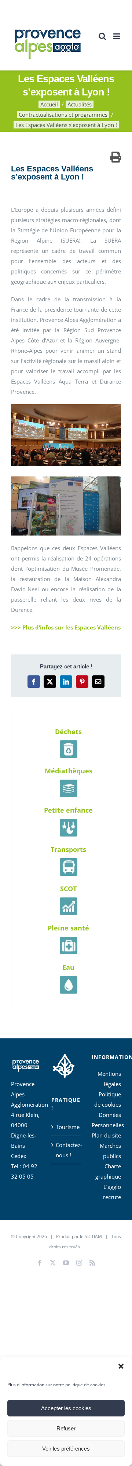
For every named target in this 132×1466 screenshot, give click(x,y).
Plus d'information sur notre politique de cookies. (57, 1385)
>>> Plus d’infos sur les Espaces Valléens (66, 627)
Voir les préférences (66, 1448)
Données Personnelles (106, 1120)
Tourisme (66, 1127)
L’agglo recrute (112, 1192)
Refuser (66, 1428)
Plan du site (106, 1135)
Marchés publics (110, 1151)
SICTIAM (93, 1236)
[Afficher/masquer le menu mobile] (117, 36)
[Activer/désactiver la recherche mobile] (102, 36)
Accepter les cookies (66, 1408)
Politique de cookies (107, 1099)
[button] (121, 1366)
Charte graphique (108, 1171)
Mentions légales (109, 1079)
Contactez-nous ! (66, 1150)
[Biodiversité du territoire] (63, 1064)
